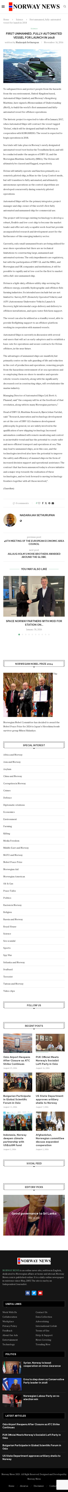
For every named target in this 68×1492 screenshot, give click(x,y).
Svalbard (8, 969)
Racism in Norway (12, 905)
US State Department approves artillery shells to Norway (49, 1099)
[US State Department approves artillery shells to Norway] (50, 1082)
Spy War (7, 955)
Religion (7, 912)
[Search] (64, 6)
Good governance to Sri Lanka (34, 1213)
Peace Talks (9, 890)
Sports (7, 947)
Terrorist (8, 976)
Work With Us (9, 1312)
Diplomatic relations (14, 804)
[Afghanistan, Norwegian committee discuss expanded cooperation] (50, 1121)
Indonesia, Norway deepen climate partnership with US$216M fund (14, 1140)
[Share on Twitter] (46, 503)
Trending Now (43, 1344)
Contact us (54, 1485)
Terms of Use (42, 1330)
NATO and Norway (13, 854)
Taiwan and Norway (13, 983)
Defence (7, 797)
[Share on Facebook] (42, 503)
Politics (7, 897)
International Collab (46, 1326)
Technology (8, 1344)
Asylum (7, 769)
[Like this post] (39, 503)
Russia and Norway (13, 919)
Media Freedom (11, 840)
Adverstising (42, 1321)
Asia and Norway (12, 761)
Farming (7, 826)
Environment (10, 819)
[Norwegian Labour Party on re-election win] (11, 1400)
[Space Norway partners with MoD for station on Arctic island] (34, 596)
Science (19, 19)
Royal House (9, 926)
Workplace (8, 1321)
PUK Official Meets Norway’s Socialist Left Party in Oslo (47, 1060)
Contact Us (41, 1312)
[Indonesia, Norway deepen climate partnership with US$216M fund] (17, 1121)
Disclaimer (39, 1485)
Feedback (7, 1330)
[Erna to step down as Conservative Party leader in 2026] (11, 1384)
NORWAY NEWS (11, 1270)
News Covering (43, 1340)
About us (24, 1485)
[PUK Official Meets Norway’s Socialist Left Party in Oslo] (50, 1043)
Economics (9, 811)
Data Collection (44, 1317)
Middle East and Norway (16, 847)
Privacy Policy (9, 1326)
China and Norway (12, 776)
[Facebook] (27, 1293)
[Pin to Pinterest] (49, 503)
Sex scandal (9, 940)
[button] (6, 605)
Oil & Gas (8, 883)
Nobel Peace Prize (12, 862)
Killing (6, 833)
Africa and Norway (12, 754)
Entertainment (10, 1340)
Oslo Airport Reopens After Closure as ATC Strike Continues (16, 1060)
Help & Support (44, 1335)
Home (6, 19)
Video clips (9, 990)
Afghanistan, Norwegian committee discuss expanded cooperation (50, 1140)
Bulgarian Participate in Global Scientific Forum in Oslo (17, 1099)
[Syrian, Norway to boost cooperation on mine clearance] (11, 1367)
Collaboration (9, 1317)
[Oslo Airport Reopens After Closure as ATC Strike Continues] (17, 1043)
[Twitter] (34, 1293)
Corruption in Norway (14, 783)
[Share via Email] (53, 503)
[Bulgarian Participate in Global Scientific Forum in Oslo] (17, 1082)
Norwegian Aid (10, 869)
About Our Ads (10, 1335)
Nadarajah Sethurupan (27, 42)
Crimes (7, 790)
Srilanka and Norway (14, 962)
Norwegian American (14, 876)
